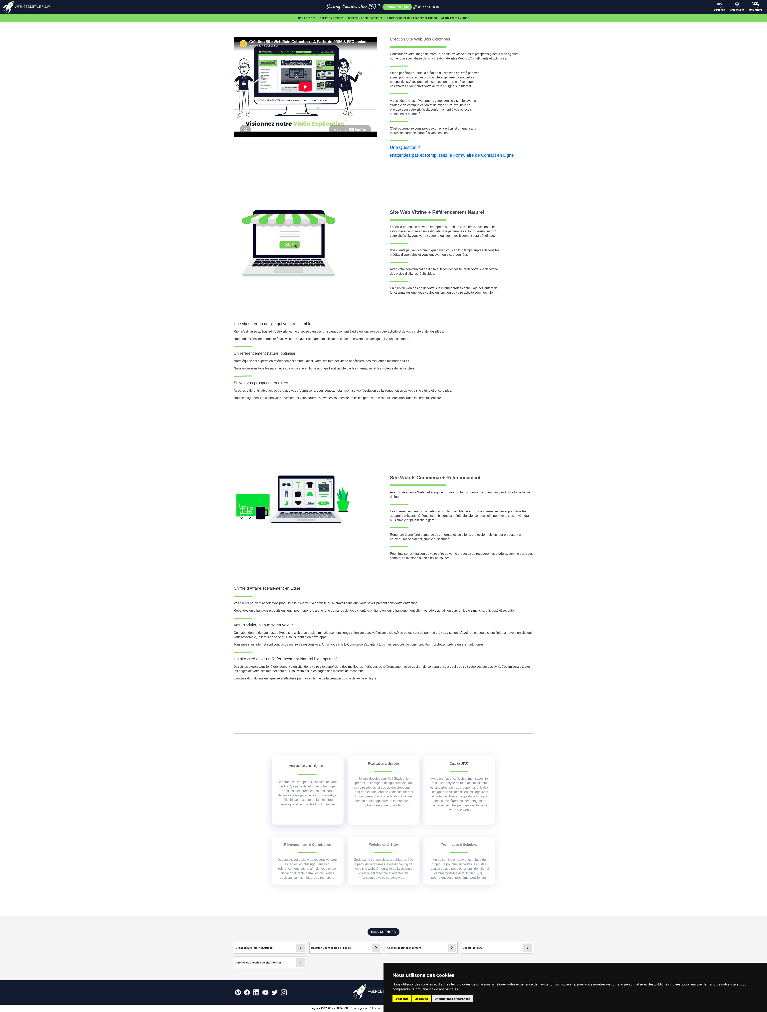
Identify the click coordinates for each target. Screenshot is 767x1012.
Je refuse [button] (421, 998)
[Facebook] (247, 992)
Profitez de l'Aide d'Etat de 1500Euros (412, 18)
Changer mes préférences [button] (452, 998)
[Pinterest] (238, 992)
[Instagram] (284, 992)
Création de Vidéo (332, 18)
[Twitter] (275, 992)
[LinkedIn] (256, 992)
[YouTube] (265, 992)
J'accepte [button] (401, 998)
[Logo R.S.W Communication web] (28, 7)
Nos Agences (306, 18)
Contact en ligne (397, 7)
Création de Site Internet (365, 18)
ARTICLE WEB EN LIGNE (455, 18)
